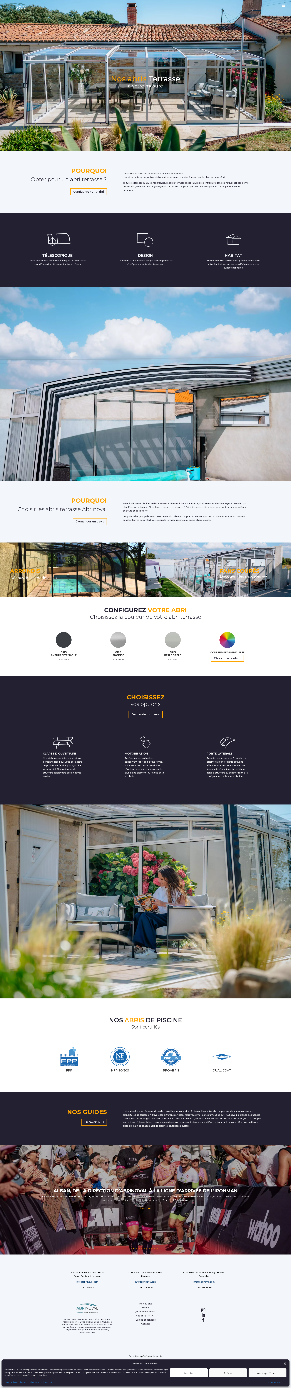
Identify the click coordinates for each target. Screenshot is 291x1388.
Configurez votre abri (88, 191)
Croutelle (204, 1276)
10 (157, 1248)
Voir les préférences (267, 1372)
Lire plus (145, 1208)
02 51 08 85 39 (87, 1287)
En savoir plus (94, 1122)
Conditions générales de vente (145, 1356)
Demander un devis (90, 521)
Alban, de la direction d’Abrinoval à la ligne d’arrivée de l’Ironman (145, 1191)
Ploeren (145, 1276)
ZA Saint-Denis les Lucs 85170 (87, 1272)
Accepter (188, 1372)
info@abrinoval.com (87, 1281)
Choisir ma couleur (227, 658)
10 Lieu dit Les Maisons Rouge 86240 (203, 1272)
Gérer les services (275, 1382)
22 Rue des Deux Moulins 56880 (145, 1272)
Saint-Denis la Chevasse (87, 1276)
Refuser (228, 1372)
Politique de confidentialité (16, 1382)
